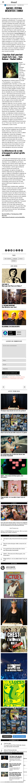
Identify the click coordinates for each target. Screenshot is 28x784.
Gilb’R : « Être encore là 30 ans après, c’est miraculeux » (12, 476)
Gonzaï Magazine (19, 33)
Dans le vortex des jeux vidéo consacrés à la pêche (14, 432)
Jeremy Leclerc (12, 5)
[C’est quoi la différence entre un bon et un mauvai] (14, 666)
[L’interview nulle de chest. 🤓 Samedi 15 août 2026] (14, 639)
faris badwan (7, 258)
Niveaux (14, 261)
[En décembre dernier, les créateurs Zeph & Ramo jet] (14, 720)
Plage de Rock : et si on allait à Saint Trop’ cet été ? (13, 498)
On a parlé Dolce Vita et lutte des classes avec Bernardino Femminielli (13, 455)
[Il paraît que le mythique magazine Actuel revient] (14, 585)
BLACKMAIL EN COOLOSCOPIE (11, 326)
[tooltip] (6, 250)
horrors (15, 258)
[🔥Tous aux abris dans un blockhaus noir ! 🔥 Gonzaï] (14, 693)
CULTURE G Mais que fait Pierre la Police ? (12, 285)
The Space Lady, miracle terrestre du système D (13, 410)
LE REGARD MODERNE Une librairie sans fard (9, 306)
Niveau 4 (21, 258)
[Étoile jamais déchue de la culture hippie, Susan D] (14, 612)
